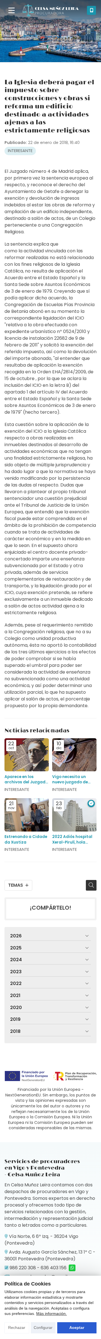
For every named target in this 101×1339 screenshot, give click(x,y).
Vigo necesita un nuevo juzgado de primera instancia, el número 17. (73, 779)
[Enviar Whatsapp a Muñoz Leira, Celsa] (72, 1268)
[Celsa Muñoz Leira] (50, 10)
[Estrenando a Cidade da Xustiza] (26, 815)
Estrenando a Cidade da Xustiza (25, 839)
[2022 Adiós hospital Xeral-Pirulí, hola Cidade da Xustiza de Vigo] (74, 815)
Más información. (51, 1313)
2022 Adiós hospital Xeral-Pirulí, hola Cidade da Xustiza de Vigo (74, 839)
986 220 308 (23, 1268)
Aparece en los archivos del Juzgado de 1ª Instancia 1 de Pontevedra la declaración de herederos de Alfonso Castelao (26, 779)
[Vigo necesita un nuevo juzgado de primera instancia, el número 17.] (74, 755)
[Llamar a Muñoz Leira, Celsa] (91, 10)
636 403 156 (53, 1268)
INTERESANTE (20, 150)
